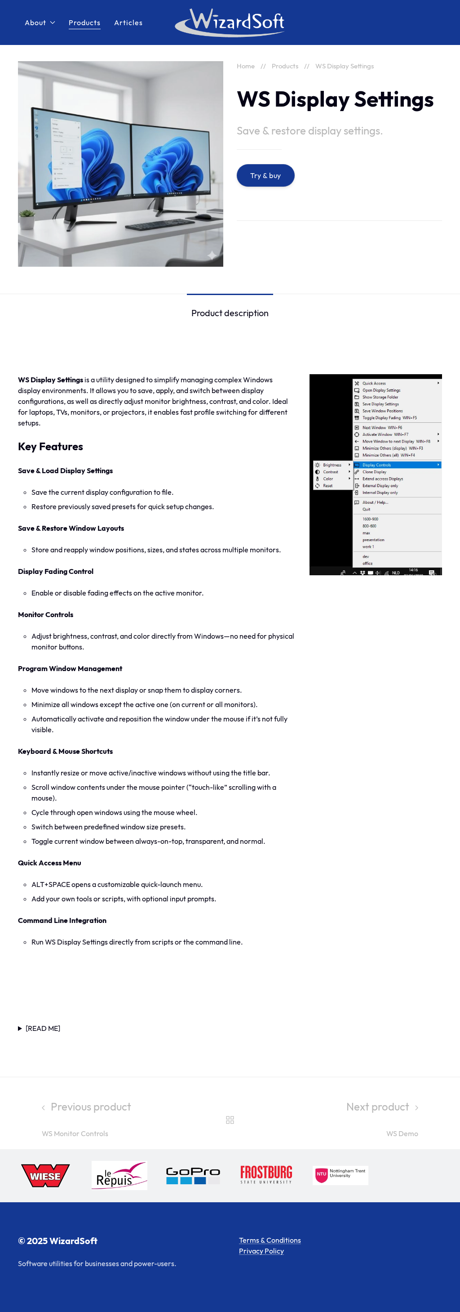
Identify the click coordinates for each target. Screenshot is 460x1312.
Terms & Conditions (270, 1240)
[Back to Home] (230, 22)
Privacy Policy (261, 1250)
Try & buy (265, 175)
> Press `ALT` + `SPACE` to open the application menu (229, 1029)
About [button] (35, 22)
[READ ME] (43, 1028)
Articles (128, 22)
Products (85, 22)
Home (246, 66)
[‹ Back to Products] (230, 1118)
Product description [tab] (230, 312)
